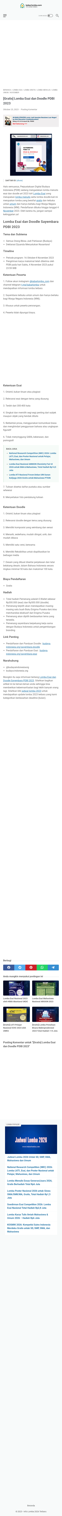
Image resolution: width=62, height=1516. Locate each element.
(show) (19, 180)
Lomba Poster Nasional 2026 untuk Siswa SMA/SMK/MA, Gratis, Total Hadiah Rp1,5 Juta (28, 1194)
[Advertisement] (31, 54)
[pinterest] (30, 967)
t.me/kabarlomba (30, 284)
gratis (39, 200)
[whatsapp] (42, 967)
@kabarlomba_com (39, 281)
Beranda (31, 1505)
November (8, 211)
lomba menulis (22, 197)
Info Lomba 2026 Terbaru (35, 1511)
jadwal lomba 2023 (31, 691)
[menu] (6, 15)
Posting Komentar (29, 109)
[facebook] (8, 967)
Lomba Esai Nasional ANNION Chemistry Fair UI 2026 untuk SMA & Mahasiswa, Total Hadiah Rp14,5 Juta (32, 467)
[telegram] (53, 967)
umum (13, 204)
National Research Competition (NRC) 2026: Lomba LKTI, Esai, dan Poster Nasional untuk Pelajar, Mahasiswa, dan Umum (32, 456)
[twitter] (19, 967)
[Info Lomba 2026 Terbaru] (31, 5)
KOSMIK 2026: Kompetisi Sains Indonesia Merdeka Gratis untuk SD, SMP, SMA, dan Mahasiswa (28, 1228)
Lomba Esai (39, 193)
